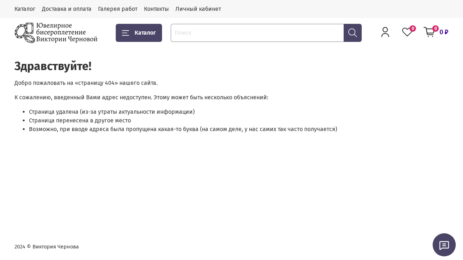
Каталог (24, 8)
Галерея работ (117, 8)
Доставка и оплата (67, 8)
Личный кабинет (198, 8)
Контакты (156, 8)
